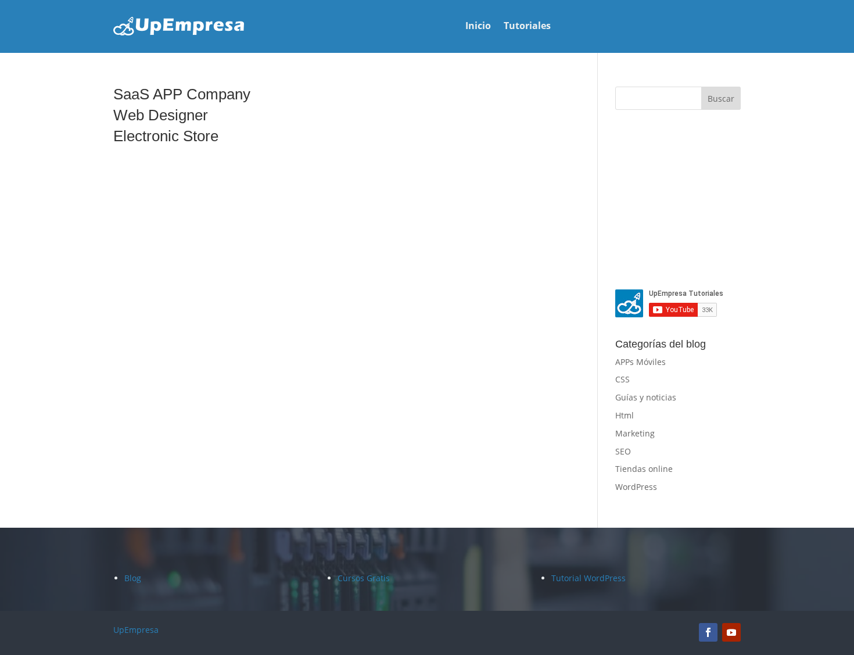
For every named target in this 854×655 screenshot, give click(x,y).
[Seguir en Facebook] (708, 632)
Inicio (478, 27)
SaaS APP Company (181, 94)
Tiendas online (644, 468)
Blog (132, 578)
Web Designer (160, 115)
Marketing (635, 433)
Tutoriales (527, 27)
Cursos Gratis (364, 578)
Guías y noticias (645, 397)
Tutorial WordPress (588, 578)
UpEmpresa (136, 629)
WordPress (636, 486)
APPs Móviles (640, 361)
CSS (622, 379)
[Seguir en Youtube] (731, 632)
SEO (623, 451)
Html (624, 415)
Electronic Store (165, 136)
